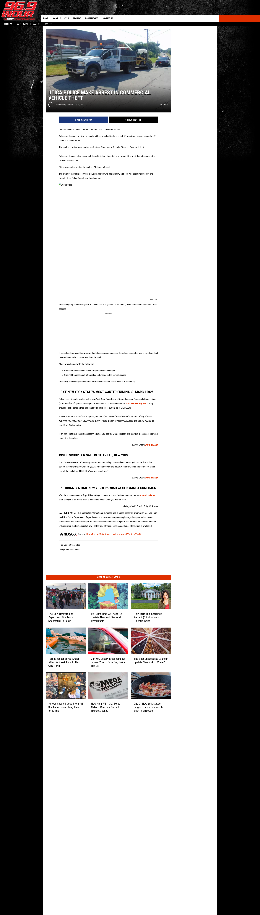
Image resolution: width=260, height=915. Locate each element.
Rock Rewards (91, 18)
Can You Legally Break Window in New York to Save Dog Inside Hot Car (108, 662)
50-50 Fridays (22, 24)
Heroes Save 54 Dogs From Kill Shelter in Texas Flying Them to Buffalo (65, 707)
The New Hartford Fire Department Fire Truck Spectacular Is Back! (60, 617)
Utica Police (75, 545)
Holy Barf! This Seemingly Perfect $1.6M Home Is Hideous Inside (148, 617)
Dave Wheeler (151, 444)
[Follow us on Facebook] (209, 18)
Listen (66, 18)
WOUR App (36, 24)
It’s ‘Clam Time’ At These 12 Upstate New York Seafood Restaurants (106, 617)
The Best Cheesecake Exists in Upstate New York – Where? (151, 660)
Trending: (8, 24)
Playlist (77, 18)
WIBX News (75, 549)
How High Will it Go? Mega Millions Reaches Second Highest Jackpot (105, 707)
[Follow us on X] (216, 18)
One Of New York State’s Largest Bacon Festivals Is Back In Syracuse (148, 707)
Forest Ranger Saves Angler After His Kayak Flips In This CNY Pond (64, 662)
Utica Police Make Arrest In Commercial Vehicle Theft (113, 534)
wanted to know (147, 495)
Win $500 (48, 24)
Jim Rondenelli (59, 105)
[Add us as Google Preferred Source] (202, 18)
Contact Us (108, 18)
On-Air (55, 18)
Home (45, 18)
